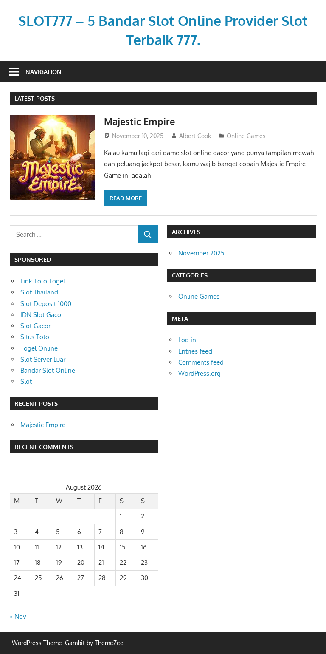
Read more (126, 198)
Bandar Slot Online (47, 370)
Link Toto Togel (42, 281)
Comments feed (201, 362)
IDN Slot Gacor (41, 315)
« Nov (18, 616)
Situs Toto (34, 337)
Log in (187, 340)
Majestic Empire (139, 121)
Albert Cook (195, 135)
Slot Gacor (35, 326)
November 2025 (201, 253)
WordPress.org (199, 373)
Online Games (246, 135)
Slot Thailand (39, 292)
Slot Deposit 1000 (45, 304)
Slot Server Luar (42, 359)
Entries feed (195, 351)
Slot (26, 381)
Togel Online (39, 348)
